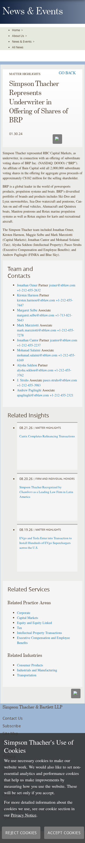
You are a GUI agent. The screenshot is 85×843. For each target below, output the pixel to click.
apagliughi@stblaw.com (33, 395)
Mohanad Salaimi (28, 350)
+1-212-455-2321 (61, 395)
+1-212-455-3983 (29, 385)
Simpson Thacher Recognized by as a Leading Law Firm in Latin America (46, 492)
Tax (19, 627)
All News (17, 47)
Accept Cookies (64, 832)
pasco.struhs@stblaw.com (60, 380)
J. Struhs (23, 380)
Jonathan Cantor (27, 340)
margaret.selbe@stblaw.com (35, 315)
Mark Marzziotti (28, 325)
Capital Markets (27, 617)
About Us (18, 36)
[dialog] (42, 788)
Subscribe (12, 725)
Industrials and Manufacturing (37, 670)
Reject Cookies (21, 832)
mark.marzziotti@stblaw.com (36, 330)
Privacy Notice (23, 815)
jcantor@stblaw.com (63, 340)
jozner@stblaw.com (62, 285)
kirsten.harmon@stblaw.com (36, 300)
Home (16, 30)
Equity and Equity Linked (34, 622)
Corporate (23, 612)
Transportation (26, 675)
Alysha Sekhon (27, 365)
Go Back (67, 72)
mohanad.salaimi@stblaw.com (37, 355)
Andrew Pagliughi (29, 390)
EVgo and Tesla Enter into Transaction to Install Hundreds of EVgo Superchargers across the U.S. (45, 543)
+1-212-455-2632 (29, 290)
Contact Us (13, 718)
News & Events (22, 41)
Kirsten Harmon (27, 295)
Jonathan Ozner (27, 285)
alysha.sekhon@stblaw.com (35, 370)
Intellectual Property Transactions (39, 632)
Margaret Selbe (27, 310)
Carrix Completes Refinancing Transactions (47, 436)
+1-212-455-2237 (29, 345)
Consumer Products (30, 665)
